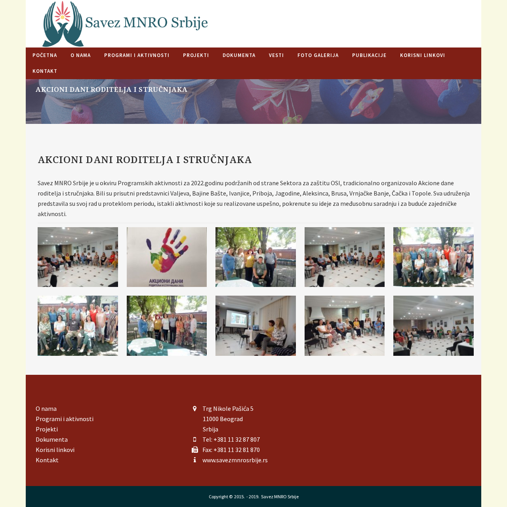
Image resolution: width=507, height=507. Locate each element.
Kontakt (47, 460)
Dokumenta (52, 439)
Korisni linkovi (55, 450)
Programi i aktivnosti (64, 419)
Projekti (47, 429)
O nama (46, 408)
